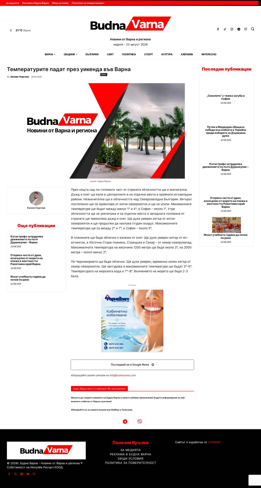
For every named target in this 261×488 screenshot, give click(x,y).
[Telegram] (238, 29)
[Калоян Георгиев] (36, 198)
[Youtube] (28, 474)
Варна (103, 74)
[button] (252, 29)
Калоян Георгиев (19, 76)
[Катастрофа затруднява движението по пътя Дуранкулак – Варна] (55, 241)
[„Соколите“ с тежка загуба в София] (226, 86)
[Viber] (245, 29)
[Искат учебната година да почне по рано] (55, 281)
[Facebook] (218, 29)
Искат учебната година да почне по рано (28, 278)
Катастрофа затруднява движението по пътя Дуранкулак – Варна (26, 239)
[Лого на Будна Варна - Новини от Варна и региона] (131, 25)
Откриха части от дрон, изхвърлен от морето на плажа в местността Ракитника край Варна (26, 259)
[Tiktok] (225, 29)
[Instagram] (232, 29)
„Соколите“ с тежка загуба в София (226, 97)
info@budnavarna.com (123, 375)
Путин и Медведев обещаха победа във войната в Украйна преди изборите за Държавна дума (225, 131)
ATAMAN (214, 442)
